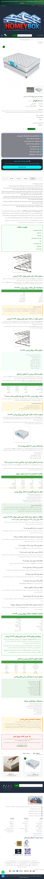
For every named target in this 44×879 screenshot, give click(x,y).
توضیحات (32, 178)
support (11, 823)
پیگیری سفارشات (27, 865)
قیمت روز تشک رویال (23, 1)
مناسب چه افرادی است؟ (37, 243)
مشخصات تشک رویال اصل (37, 833)
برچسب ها (18, 178)
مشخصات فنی (39, 233)
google (26, 830)
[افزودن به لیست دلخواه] (26, 129)
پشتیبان (11, 825)
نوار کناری (40, 42)
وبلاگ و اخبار (39, 831)
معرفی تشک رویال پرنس (37, 230)
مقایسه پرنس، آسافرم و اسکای (36, 238)
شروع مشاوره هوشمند (22, 167)
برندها (26, 821)
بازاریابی (26, 825)
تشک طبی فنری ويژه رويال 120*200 (32, 775)
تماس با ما (11, 821)
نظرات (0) (11, 178)
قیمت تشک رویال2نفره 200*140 (35, 862)
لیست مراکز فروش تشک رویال (33, 864)
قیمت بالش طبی (34, 865)
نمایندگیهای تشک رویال (23, 864)
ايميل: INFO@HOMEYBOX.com (34, 811)
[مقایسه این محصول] (24, 129)
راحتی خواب (39, 235)
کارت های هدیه (24, 823)
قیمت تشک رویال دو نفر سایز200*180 (10, 862)
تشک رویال (39, 1)
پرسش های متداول (9, 828)
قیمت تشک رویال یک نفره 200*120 (12, 861)
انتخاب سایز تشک (40, 117)
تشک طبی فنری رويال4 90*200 (24, 39)
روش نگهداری (39, 246)
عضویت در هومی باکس (23, 828)
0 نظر (36, 98)
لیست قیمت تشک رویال (37, 835)
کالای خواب (38, 39)
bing (26, 831)
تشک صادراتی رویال (20, 865)
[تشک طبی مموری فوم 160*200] (11, 764)
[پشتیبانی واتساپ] (3, 872)
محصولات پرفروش (26, 753)
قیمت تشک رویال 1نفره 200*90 (25, 861)
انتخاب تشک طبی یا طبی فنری (38, 123)
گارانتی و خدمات (38, 823)
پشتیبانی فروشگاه (38, 826)
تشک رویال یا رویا (10, 831)
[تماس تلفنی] (3, 876)
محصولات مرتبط (36, 753)
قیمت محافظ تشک (9, 864)
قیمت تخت (15, 864)
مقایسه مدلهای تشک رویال (8, 830)
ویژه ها (26, 826)
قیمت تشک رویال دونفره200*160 (23, 862)
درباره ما (40, 821)
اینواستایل (39, 828)
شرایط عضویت (39, 825)
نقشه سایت (11, 826)
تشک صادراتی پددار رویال (11, 865)
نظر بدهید (34, 98)
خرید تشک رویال (38, 830)
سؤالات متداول (38, 249)
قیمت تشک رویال (34, 861)
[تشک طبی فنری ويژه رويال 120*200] (33, 764)
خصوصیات (25, 178)
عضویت (16, 785)
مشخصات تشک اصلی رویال (22, 867)
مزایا (40, 241)
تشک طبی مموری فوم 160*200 (11, 775)
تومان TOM (3, 5)
